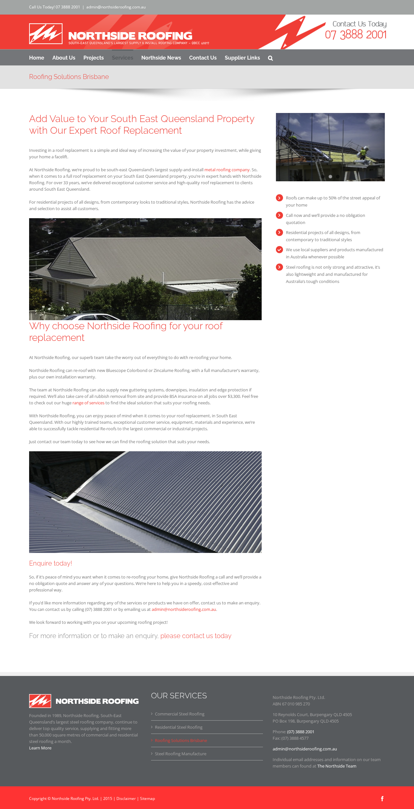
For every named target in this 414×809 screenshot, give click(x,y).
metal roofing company (227, 170)
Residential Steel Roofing (178, 727)
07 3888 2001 (68, 7)
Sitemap (147, 798)
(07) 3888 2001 (300, 732)
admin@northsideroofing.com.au (116, 7)
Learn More (40, 748)
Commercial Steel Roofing (179, 714)
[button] (270, 57)
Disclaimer (126, 798)
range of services (88, 403)
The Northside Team (336, 766)
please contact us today (196, 636)
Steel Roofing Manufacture (180, 754)
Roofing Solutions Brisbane (181, 740)
